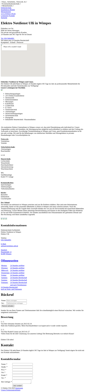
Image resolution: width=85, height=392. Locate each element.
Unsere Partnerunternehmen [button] (10, 390)
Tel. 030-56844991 (7, 38)
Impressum (19, 388)
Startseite (4, 18)
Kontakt (12, 16)
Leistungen (5, 16)
